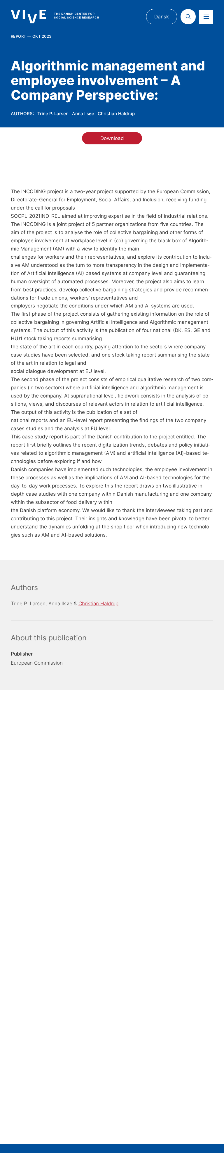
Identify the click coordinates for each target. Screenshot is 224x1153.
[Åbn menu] (206, 17)
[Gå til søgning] (188, 16)
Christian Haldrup (116, 113)
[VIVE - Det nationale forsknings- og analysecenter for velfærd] (60, 16)
